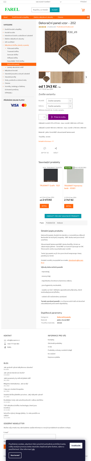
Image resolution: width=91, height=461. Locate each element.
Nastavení (15, 455)
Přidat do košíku (60, 117)
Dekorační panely (13, 64)
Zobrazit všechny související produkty (63, 216)
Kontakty (51, 340)
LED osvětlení (9, 42)
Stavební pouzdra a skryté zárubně (17, 74)
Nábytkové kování (11, 70)
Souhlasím (76, 445)
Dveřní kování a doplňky (13, 29)
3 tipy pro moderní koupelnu (14, 389)
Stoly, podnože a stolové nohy (16, 80)
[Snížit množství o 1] (47, 118)
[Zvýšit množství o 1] (47, 115)
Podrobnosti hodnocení (65, 27)
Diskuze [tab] (60, 223)
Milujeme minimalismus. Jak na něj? (16, 384)
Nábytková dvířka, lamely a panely (17, 45)
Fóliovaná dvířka (13, 48)
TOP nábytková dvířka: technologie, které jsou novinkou (20, 407)
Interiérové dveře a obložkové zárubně (19, 35)
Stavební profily (10, 77)
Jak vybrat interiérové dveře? (14, 373)
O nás (50, 347)
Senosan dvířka (12, 55)
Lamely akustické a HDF (15, 67)
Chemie (7, 83)
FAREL (9, 347)
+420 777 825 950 (13, 344)
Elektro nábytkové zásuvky (14, 39)
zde (33, 449)
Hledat (55, 10)
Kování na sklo (10, 32)
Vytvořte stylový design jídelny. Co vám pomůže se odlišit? (22, 414)
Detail (44, 206)
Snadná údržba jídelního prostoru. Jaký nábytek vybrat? (23, 395)
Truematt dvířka (13, 51)
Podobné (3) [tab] (50, 223)
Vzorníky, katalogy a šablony (15, 86)
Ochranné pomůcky (12, 89)
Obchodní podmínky (43, 2)
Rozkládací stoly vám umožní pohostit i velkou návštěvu (23, 400)
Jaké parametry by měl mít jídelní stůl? (17, 378)
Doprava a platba (54, 357)
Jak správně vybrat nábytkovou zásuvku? (18, 367)
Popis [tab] (42, 223)
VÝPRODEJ (8, 93)
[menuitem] (5, 17)
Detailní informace (45, 141)
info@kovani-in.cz (13, 340)
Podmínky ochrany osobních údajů (60, 350)
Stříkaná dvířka (12, 58)
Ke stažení (51, 354)
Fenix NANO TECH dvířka (15, 61)
